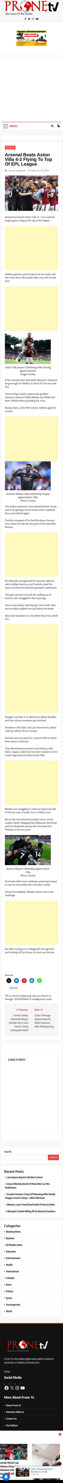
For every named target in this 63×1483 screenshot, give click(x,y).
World (9, 1311)
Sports (10, 147)
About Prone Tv (13, 1405)
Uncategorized (13, 1304)
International (12, 1271)
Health (9, 1264)
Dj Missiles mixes (14, 1244)
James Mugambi (17, 170)
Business (10, 1238)
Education (11, 1251)
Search (7, 1151)
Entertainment (13, 1258)
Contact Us (11, 1418)
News (8, 1284)
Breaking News (13, 1231)
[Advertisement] (31, 88)
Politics (9, 1291)
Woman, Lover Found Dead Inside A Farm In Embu (31, 1204)
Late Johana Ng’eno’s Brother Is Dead (24, 1177)
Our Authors (12, 1425)
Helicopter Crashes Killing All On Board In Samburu (31, 1211)
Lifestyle (10, 1278)
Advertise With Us (15, 1412)
